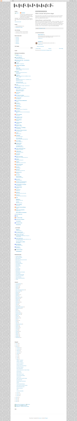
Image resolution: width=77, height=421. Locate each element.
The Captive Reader (19, 232)
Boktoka (17, 71)
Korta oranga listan (20, 368)
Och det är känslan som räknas (20, 182)
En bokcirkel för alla (19, 82)
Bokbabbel (40, 41)
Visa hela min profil (18, 21)
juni (17, 356)
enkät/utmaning (18, 308)
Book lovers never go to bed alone (21, 259)
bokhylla (17, 299)
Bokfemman (18, 298)
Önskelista (17, 43)
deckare (17, 305)
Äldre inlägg (61, 48)
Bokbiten (17, 159)
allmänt (17, 287)
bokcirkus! (18, 169)
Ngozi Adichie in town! (20, 374)
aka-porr (17, 286)
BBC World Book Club (19, 245)
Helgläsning (17, 123)
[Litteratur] (28, 404)
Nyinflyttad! (17, 173)
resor (16, 330)
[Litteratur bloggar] (18, 405)
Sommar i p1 (18, 190)
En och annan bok (19, 138)
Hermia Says (18, 92)
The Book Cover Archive (20, 275)
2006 (17, 400)
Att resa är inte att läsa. (19, 136)
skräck (17, 332)
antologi (17, 288)
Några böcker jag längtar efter (20, 58)
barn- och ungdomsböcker (20, 289)
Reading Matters (19, 251)
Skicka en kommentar (40, 46)
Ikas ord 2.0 (18, 179)
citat (16, 304)
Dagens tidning (19, 372)
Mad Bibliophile (18, 244)
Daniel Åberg (18, 264)
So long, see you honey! (19, 177)
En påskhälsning (18, 128)
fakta (16, 309)
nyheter (17, 326)
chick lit (17, 303)
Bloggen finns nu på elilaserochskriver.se (22, 157)
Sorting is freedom (18, 106)
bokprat (17, 300)
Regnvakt (17, 93)
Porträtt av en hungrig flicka (20, 63)
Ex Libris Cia (18, 189)
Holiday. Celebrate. (20, 361)
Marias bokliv (18, 87)
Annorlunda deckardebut (19, 152)
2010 (17, 345)
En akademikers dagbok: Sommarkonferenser (22, 96)
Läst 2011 (17, 42)
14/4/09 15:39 (40, 44)
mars (17, 392)
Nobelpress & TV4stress (19, 149)
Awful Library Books (19, 257)
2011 (17, 343)
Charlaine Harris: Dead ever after (21, 162)
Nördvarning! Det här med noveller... (21, 193)
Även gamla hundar (19, 131)
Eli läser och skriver (19, 156)
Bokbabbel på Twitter (19, 27)
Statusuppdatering (18, 185)
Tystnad (17, 62)
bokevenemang (18, 297)
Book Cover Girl (18, 172)
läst (16, 321)
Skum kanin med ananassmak (20, 170)
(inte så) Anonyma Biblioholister (21, 100)
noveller (17, 325)
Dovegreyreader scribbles (20, 241)
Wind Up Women (19, 119)
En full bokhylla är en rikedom (21, 184)
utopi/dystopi (18, 337)
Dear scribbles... (18, 242)
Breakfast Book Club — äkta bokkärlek (22, 60)
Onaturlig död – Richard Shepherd (21, 88)
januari (18, 395)
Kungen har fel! (18, 210)
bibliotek (17, 292)
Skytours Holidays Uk (19, 141)
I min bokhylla (18, 221)
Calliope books (18, 151)
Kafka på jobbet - (19, 176)
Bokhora (17, 78)
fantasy (17, 310)
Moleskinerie (18, 270)
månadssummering (19, 324)
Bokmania (17, 103)
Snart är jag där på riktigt (21, 375)
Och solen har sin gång (20, 95)
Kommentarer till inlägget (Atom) (46, 50)
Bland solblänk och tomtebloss (21, 212)
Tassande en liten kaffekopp (21, 207)
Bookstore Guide (18, 262)
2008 (17, 397)
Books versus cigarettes (20, 209)
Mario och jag (18, 61)
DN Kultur (17, 267)
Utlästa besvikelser (20, 388)
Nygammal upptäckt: (19, 180)
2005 (17, 401)
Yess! (17, 389)
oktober (18, 350)
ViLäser (17, 279)
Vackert (18, 382)
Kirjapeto (17, 161)
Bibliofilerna (18, 199)
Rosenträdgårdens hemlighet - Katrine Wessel (22, 85)
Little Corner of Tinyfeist (20, 219)
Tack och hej (18, 205)
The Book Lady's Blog (19, 234)
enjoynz (40, 418)
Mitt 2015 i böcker (18, 133)
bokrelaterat (18, 302)
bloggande (17, 294)
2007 (17, 398)
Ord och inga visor (19, 214)
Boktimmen (18, 105)
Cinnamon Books (19, 122)
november (18, 349)
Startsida (49, 48)
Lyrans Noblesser (19, 57)
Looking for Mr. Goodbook (20, 65)
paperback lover (19, 143)
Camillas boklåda (19, 187)
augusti (18, 353)
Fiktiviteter (18, 75)
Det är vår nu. (18, 115)
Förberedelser (19, 371)
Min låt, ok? (17, 154)
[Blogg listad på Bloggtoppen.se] (20, 404)
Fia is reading (18, 140)
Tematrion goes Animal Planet (21, 365)
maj (17, 357)
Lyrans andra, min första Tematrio (22, 385)
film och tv (17, 311)
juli (17, 354)
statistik (17, 333)
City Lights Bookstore (19, 263)
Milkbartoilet (18, 68)
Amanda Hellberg (18, 256)
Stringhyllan (18, 135)
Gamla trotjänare (18, 144)
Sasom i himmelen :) (20, 364)
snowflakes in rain (19, 117)
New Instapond (18, 98)
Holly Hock (18, 192)
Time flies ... (17, 120)
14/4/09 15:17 (40, 38)
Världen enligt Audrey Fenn (20, 148)
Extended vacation (18, 165)
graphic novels (18, 314)
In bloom (17, 101)
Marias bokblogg (19, 204)
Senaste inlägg (38, 48)
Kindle (17, 315)
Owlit (17, 197)
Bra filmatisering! (19, 379)
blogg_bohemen (40, 34)
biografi (17, 293)
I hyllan (17, 132)
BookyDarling (18, 224)
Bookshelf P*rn (18, 261)
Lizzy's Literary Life (19, 238)
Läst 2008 (17, 38)
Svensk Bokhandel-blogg (20, 274)
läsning (17, 320)
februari (18, 394)
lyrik (16, 319)
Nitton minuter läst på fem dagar (22, 378)
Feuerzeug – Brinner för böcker (21, 130)
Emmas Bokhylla (19, 114)
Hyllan (17, 84)
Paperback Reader (19, 249)
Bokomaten (18, 108)
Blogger (46, 418)
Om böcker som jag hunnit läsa (21, 181)
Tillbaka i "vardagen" (20, 360)
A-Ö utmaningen (18, 283)
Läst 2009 (17, 39)
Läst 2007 (17, 37)
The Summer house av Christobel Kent (21, 109)
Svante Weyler (18, 273)
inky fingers (18, 174)
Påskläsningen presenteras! (21, 381)
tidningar (17, 336)
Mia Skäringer (18, 269)
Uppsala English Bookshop (20, 278)
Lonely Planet (18, 268)
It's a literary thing (19, 217)
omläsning (17, 327)
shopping (17, 331)
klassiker (17, 316)
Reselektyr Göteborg (20, 367)
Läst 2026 (17, 66)
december (18, 347)
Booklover (18, 229)
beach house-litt (18, 291)
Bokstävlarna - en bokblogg (20, 127)
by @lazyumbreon (18, 230)
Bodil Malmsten (18, 258)
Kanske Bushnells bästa (20, 386)
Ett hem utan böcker (19, 164)
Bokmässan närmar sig (19, 200)
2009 (17, 346)
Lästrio (17, 322)
